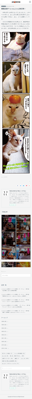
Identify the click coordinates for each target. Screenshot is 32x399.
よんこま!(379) (4, 177)
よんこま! (3, 6)
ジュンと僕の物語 (19, 353)
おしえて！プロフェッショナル (10, 363)
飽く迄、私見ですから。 (17, 355)
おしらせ (5, 355)
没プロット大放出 (7, 353)
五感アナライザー (7, 358)
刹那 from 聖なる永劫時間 (9, 361)
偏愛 (17, 358)
